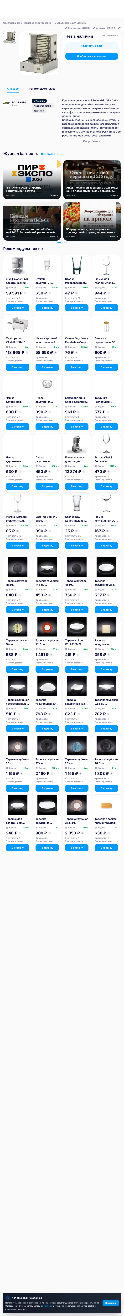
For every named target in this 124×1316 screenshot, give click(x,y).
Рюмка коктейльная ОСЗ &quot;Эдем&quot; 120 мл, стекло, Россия (106, 519)
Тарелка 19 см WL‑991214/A (74, 642)
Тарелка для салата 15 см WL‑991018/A (14, 821)
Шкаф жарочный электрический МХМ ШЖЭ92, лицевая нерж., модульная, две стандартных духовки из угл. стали (17, 281)
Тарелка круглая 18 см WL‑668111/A (16, 642)
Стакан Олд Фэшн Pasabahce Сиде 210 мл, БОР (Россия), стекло (76, 340)
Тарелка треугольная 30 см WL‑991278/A (46, 702)
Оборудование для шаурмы (70, 22)
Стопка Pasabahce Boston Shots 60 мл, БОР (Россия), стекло (76, 281)
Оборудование (11, 22)
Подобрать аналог (91, 45)
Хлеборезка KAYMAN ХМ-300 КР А (17, 340)
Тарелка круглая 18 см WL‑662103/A (16, 583)
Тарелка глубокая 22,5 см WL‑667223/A (47, 642)
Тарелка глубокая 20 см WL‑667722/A (17, 761)
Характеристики (43, 105)
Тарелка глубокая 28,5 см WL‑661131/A (106, 761)
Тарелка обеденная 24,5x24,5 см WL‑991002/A (44, 821)
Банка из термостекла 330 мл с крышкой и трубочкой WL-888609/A (106, 340)
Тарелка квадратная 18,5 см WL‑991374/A (75, 702)
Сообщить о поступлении (91, 56)
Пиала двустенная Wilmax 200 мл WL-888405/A (45, 459)
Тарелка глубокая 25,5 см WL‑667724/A (76, 821)
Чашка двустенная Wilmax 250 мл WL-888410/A (15, 459)
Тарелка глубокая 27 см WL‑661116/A (47, 761)
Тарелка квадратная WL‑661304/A (103, 642)
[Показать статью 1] (59, 242)
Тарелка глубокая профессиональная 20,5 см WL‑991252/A (17, 702)
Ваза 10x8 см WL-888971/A (47, 518)
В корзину (18, 307)
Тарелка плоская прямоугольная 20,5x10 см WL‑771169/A (106, 821)
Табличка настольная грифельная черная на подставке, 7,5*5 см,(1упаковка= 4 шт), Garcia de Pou (106, 400)
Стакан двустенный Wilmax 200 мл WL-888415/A (45, 281)
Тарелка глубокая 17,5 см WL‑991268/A (47, 583)
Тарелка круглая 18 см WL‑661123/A (76, 583)
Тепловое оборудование (37, 22)
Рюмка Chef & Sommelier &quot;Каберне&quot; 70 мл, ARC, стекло (106, 459)
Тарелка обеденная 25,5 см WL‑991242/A (105, 583)
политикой (47, 1306)
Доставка (39, 110)
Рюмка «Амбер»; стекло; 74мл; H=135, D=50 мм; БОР (17, 519)
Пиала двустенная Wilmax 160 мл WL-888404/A (45, 400)
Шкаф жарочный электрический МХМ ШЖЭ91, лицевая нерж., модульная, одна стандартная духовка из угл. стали (46, 340)
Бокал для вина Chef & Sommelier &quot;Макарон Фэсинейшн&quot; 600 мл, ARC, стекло (76, 400)
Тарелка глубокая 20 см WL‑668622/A (76, 761)
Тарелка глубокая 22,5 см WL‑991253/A (106, 702)
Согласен (110, 1303)
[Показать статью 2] (62, 242)
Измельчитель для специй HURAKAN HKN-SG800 (75, 459)
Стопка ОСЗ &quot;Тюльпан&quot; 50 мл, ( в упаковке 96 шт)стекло (76, 519)
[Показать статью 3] (64, 242)
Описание (39, 100)
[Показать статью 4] (66, 242)
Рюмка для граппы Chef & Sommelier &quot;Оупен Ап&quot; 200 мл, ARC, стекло (106, 281)
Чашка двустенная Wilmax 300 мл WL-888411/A (15, 400)
